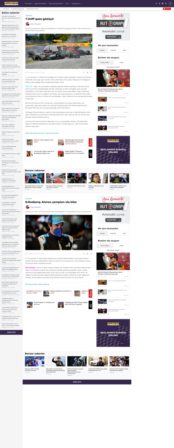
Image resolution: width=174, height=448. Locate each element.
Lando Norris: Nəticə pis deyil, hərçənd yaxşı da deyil (10, 58)
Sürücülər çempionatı (17, 8)
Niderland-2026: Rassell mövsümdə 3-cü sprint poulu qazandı (10, 162)
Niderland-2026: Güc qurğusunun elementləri (9, 179)
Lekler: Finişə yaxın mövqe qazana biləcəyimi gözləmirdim (11, 66)
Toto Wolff (54, 133)
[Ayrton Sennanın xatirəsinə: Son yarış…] (102, 108)
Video (168, 8)
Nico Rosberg (44, 284)
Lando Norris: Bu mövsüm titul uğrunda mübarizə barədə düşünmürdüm (10, 227)
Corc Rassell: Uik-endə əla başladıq (9, 73)
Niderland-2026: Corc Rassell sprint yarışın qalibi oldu (10, 80)
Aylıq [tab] (124, 50)
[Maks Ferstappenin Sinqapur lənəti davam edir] (102, 128)
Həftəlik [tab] (113, 50)
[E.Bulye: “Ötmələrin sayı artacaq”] (98, 178)
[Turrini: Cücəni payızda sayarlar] (102, 99)
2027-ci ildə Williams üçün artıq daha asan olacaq (11, 102)
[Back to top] (168, 442)
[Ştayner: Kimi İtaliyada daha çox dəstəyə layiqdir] (119, 361)
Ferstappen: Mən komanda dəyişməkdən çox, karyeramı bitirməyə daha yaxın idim (10, 244)
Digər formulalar (40, 3)
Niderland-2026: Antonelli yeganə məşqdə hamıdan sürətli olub (11, 171)
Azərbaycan (76, 3)
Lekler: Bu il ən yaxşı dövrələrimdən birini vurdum (10, 140)
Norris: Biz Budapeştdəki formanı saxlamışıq (9, 147)
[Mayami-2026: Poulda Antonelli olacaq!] (34, 361)
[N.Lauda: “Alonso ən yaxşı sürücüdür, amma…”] (56, 178)
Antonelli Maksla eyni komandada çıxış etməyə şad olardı (10, 188)
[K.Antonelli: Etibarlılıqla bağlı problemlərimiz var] (98, 361)
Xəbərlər (28, 15)
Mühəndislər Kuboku (33, 8)
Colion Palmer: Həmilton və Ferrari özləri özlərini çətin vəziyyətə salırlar (10, 309)
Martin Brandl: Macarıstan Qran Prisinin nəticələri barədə (110, 90)
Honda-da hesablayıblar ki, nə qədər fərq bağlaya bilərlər (10, 268)
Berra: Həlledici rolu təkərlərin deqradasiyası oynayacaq (10, 109)
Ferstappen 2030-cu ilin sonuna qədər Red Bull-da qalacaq (11, 317)
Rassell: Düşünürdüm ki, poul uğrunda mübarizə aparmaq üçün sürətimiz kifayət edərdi (10, 27)
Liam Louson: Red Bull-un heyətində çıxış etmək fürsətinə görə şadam (11, 211)
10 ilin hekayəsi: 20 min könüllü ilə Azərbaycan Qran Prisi (10, 292)
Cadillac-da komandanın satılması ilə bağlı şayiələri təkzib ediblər (11, 260)
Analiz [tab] (122, 62)
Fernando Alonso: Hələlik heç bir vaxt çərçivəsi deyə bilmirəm (11, 252)
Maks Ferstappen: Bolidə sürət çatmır (11, 132)
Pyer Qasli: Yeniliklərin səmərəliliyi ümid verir (8, 125)
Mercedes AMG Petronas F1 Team (37, 133)
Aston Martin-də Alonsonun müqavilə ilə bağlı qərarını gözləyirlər (10, 283)
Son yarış (5, 8)
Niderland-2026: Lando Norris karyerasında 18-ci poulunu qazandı (10, 43)
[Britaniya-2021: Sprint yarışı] (77, 178)
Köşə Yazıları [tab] (105, 62)
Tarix (67, 3)
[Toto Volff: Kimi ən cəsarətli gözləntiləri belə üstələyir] (34, 178)
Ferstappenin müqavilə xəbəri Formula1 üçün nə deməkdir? (10, 275)
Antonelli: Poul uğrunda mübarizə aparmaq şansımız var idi (11, 18)
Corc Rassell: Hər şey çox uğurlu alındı (11, 154)
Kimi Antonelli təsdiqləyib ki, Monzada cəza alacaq (10, 196)
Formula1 (28, 3)
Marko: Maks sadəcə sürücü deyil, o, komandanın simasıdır (10, 324)
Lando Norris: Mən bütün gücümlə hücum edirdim (9, 35)
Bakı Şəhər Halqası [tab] (113, 67)
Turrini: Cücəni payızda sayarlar (117, 97)
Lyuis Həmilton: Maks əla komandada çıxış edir (9, 203)
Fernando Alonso (32, 284)
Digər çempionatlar (55, 3)
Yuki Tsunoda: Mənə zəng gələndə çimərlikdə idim (9, 219)
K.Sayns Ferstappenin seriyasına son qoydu (117, 117)
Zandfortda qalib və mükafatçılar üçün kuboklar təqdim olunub (10, 300)
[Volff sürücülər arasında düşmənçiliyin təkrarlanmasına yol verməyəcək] (77, 361)
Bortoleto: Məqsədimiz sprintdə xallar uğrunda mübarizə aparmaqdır (11, 117)
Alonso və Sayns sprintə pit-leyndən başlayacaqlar (10, 87)
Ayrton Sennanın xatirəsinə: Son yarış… (117, 107)
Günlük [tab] (102, 50)
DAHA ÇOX (11, 332)
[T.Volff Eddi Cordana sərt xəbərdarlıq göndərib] (119, 178)
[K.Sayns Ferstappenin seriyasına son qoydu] (102, 118)
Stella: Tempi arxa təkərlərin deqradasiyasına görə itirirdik (10, 51)
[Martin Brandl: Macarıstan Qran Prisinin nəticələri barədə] (113, 78)
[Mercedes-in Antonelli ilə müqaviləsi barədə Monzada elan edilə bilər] (56, 361)
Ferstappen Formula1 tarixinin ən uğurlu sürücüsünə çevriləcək (11, 94)
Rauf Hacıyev (36, 24)
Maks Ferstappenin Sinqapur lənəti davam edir (116, 127)
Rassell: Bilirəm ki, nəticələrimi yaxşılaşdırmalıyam (10, 236)
